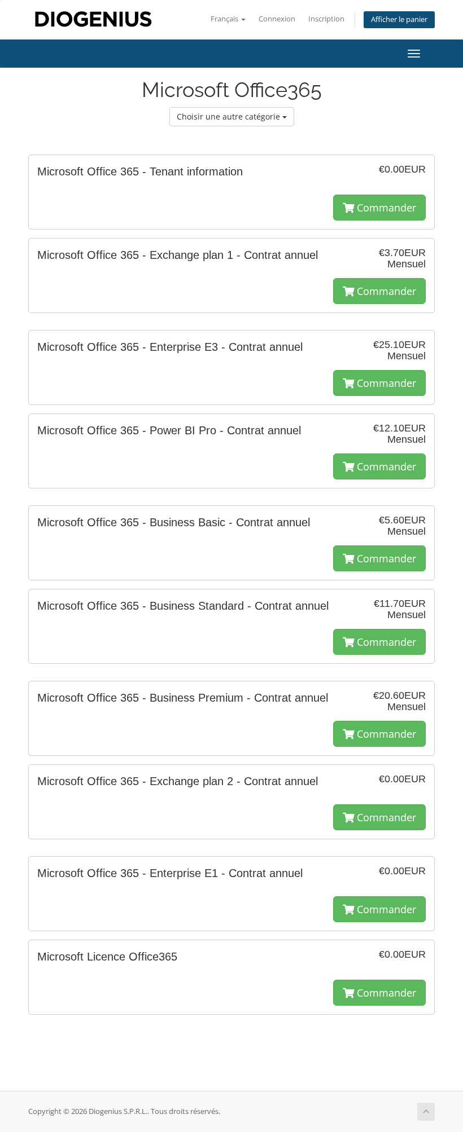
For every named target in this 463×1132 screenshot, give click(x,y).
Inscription (326, 19)
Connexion (277, 19)
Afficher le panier (399, 19)
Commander (385, 207)
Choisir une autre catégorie (229, 116)
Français (225, 19)
